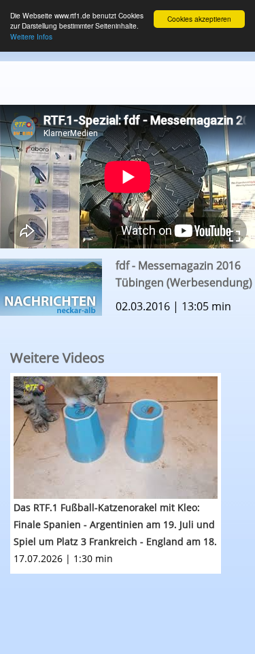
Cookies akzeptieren (199, 19)
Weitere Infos (31, 36)
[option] (132, 473)
